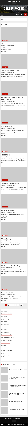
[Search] (21, 15)
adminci (4, 45)
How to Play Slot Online (14, 283)
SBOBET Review (14, 145)
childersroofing (14, 8)
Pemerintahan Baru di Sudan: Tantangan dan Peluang (4, 410)
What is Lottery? (14, 229)
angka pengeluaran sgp (17, 418)
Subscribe (25, 14)
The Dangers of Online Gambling (14, 61)
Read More (3, 51)
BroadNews (18, 424)
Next (21, 305)
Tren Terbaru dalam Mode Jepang (4, 370)
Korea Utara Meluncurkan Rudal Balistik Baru (4, 378)
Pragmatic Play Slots (14, 201)
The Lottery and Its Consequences (14, 34)
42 (18, 305)
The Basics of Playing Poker (14, 174)
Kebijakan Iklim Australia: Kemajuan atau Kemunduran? (4, 402)
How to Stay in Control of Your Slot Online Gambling (14, 88)
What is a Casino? (14, 117)
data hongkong (8, 418)
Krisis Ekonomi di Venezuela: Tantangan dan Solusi (4, 394)
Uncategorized (5, 40)
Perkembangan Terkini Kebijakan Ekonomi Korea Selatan (4, 386)
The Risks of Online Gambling (14, 256)
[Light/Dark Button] (17, 14)
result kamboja (4, 311)
